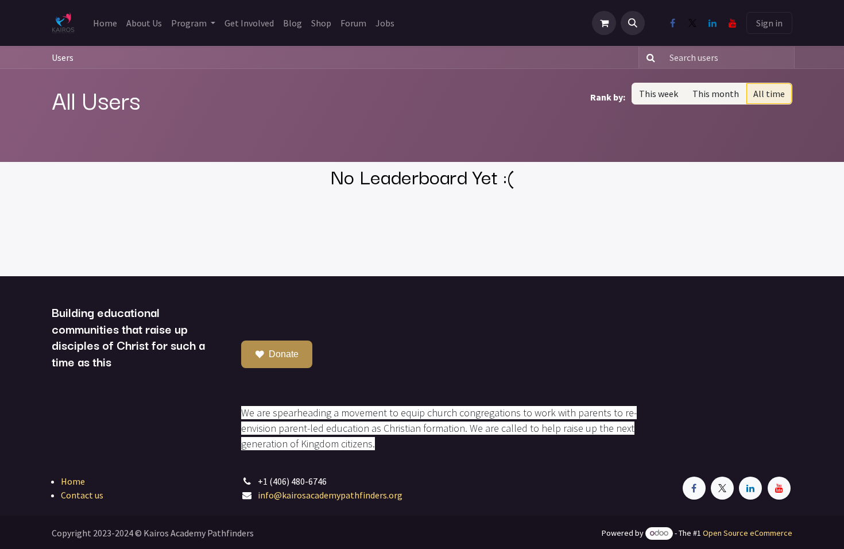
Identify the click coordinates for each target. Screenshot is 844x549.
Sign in (769, 23)
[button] (633, 23)
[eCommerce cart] (604, 23)
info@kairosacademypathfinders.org (330, 495)
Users (62, 57)
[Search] (648, 57)
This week (658, 93)
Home (73, 481)
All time (769, 93)
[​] (672, 23)
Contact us (82, 495)
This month (715, 93)
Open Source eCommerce (747, 533)
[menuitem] (105, 22)
